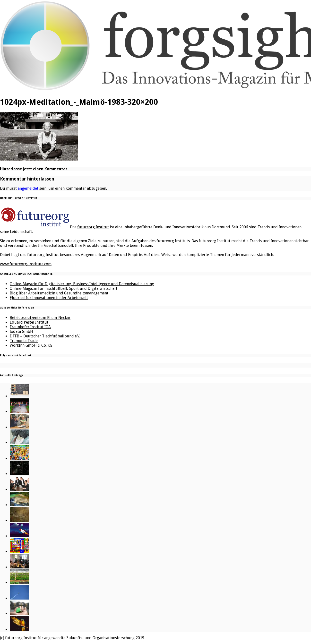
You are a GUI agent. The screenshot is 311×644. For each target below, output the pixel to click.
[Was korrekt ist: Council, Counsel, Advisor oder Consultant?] (19, 489)
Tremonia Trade (24, 340)
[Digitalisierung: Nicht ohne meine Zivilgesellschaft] (19, 458)
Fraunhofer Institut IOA (30, 327)
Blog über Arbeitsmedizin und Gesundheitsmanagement (59, 293)
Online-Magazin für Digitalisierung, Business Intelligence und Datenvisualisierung (82, 284)
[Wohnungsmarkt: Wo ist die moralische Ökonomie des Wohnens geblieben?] (19, 613)
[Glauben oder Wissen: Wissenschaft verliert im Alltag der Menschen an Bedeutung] (19, 442)
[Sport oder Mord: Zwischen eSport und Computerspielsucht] (19, 427)
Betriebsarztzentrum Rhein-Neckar (40, 317)
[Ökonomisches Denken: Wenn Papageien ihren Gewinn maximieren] (19, 629)
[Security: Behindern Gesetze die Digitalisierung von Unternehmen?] (19, 411)
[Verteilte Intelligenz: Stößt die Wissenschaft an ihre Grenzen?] (19, 474)
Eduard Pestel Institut (29, 322)
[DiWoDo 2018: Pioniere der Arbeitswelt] (19, 567)
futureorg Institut (93, 227)
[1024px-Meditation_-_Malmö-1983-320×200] (39, 159)
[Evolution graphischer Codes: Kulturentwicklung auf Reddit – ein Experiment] (19, 551)
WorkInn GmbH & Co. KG (31, 345)
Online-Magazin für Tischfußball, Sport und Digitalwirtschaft (63, 288)
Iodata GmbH (21, 331)
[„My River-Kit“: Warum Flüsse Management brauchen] (19, 505)
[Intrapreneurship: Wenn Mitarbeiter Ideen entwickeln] (19, 536)
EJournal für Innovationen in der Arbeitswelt (49, 297)
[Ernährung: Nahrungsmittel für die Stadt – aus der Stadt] (19, 582)
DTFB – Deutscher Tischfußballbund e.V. (45, 336)
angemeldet (28, 188)
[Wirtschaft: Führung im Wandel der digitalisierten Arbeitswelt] (19, 598)
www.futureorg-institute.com (26, 264)
